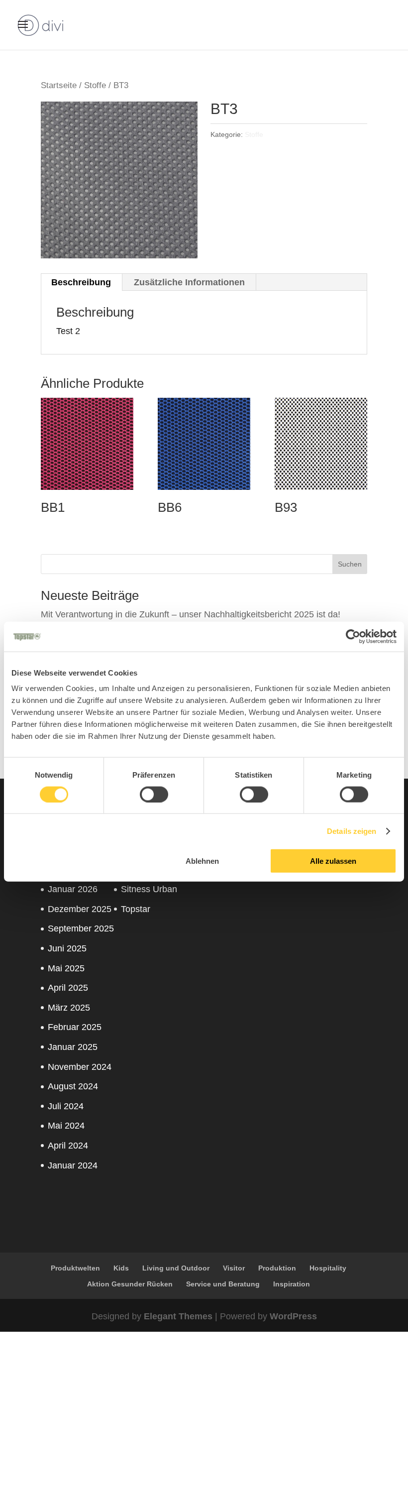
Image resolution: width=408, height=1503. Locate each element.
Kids (121, 1268)
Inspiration (291, 1284)
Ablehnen (202, 861)
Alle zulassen (333, 861)
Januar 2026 (73, 889)
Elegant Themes (178, 1316)
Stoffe (95, 85)
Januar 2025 (73, 1047)
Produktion (277, 1268)
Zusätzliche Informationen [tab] (189, 282)
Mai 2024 (66, 1126)
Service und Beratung (223, 1284)
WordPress (293, 1316)
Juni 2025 (67, 948)
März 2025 (69, 1008)
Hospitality (327, 1268)
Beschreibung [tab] (81, 282)
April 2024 (68, 1146)
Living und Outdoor (175, 1268)
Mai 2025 (66, 968)
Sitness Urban (149, 889)
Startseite (59, 85)
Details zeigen (351, 830)
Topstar (135, 909)
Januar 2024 (73, 1165)
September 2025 (81, 928)
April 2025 (68, 988)
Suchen (350, 564)
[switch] (154, 794)
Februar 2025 (75, 1027)
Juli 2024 (66, 1106)
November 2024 (79, 1067)
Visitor (234, 1268)
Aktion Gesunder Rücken (130, 1284)
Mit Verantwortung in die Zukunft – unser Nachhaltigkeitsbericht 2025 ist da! (190, 614)
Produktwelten (75, 1268)
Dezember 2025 (79, 909)
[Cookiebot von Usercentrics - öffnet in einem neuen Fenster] (353, 636)
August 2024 (73, 1086)
